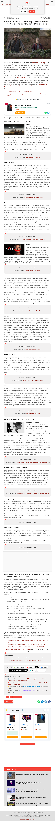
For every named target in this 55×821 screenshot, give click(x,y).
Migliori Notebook (45, 4)
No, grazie (23, 11)
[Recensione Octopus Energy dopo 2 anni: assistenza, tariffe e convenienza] (11, 783)
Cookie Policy (37, 818)
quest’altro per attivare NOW (24, 86)
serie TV (22, 77)
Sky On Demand (40, 62)
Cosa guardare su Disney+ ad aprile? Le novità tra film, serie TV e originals (26, 646)
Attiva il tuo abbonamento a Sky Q (15, 649)
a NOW (29, 649)
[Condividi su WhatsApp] (45, 113)
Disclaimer (43, 818)
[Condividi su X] (45, 701)
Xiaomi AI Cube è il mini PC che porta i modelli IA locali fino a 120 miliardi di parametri (31, 790)
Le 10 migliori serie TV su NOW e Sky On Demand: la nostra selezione (26, 658)
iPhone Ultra (7, 4)
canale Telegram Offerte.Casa (27, 690)
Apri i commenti (9, 701)
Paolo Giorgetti (9, 17)
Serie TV (17, 18)
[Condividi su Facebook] (49, 701)
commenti (48, 18)
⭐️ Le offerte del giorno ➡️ (14, 710)
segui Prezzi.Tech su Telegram (31, 686)
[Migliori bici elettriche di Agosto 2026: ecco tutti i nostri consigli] (11, 797)
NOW (33, 62)
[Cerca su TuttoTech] (53, 2)
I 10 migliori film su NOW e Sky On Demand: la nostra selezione (24, 660)
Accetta (32, 11)
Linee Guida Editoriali (21, 818)
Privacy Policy (30, 818)
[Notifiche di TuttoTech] (51, 2)
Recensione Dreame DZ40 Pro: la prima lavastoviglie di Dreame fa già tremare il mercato (32, 775)
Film (14, 18)
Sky (42, 64)
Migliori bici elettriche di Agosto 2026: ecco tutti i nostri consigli (31, 797)
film (18, 77)
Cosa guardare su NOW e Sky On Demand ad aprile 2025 (22, 91)
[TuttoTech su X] (37, 667)
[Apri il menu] (2, 2)
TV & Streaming (9, 18)
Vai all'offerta (19, 112)
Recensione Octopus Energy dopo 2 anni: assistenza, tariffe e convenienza (28, 783)
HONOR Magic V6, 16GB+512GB (23, 105)
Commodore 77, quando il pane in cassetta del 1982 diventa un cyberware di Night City (32, 804)
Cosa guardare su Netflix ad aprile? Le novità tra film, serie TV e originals (26, 644)
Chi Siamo (8, 818)
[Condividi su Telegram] (48, 113)
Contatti (13, 818)
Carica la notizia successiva (27, 743)
